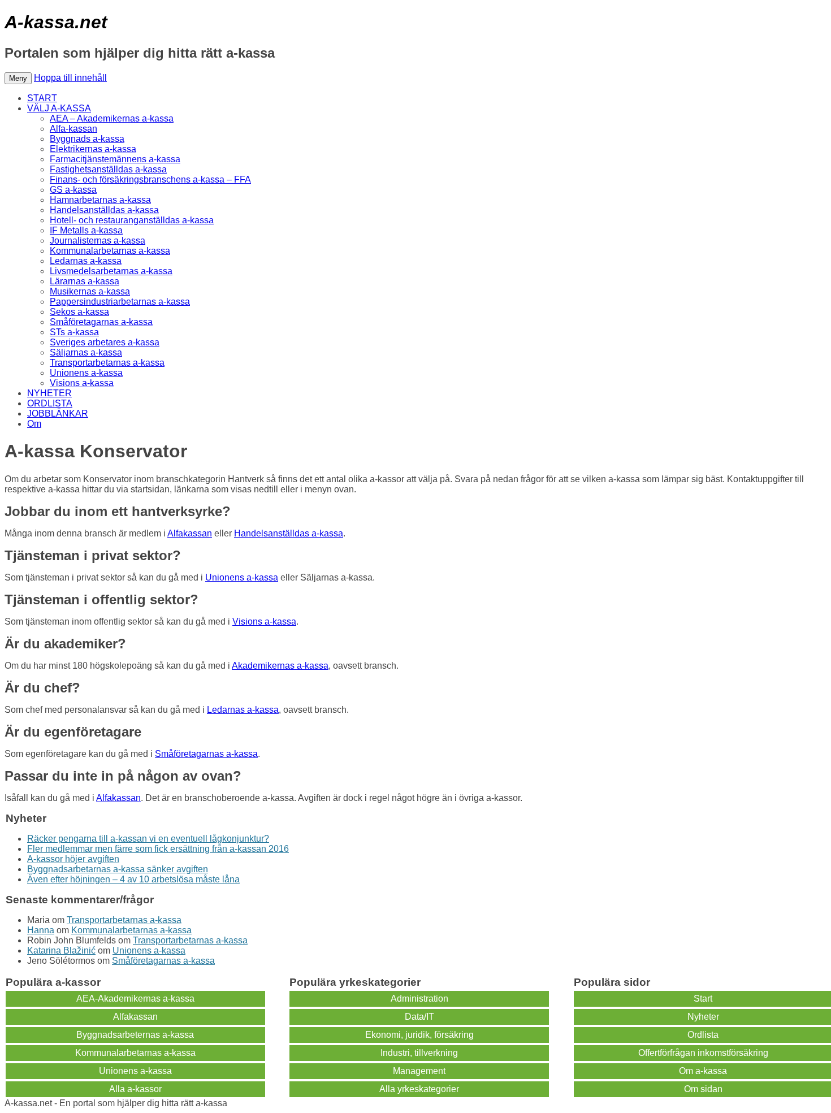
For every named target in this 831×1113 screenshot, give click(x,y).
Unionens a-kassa (86, 373)
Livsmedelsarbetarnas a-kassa (111, 271)
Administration (419, 998)
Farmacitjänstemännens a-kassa (115, 159)
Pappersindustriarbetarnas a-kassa (120, 301)
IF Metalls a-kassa (86, 230)
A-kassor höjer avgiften (73, 859)
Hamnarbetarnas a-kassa (100, 200)
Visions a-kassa (82, 383)
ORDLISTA (49, 403)
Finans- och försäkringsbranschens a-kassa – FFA (150, 179)
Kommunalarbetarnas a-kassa (110, 250)
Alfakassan (189, 533)
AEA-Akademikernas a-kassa (135, 998)
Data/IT (419, 1016)
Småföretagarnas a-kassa (101, 322)
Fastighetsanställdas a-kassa (108, 169)
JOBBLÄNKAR (57, 413)
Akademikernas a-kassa (280, 665)
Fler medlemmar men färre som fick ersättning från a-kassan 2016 (158, 849)
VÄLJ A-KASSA (59, 108)
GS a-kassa (73, 189)
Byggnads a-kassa (87, 139)
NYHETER (49, 393)
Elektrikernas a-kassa (93, 149)
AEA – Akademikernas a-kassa (112, 118)
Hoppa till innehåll (70, 78)
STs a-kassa (74, 332)
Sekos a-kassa (79, 312)
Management (419, 1071)
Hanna (40, 930)
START (42, 98)
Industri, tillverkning (419, 1053)
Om (34, 423)
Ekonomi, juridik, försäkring (419, 1035)
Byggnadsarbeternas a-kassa (135, 1035)
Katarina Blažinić (61, 950)
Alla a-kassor (135, 1089)
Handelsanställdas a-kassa (104, 210)
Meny (18, 78)
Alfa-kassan (73, 128)
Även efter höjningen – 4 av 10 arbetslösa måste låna (133, 879)
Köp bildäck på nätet (270, 1103)
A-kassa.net (56, 22)
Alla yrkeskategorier (419, 1089)
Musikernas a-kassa (90, 291)
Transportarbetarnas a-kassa (107, 362)
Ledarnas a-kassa (86, 261)
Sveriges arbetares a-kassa (104, 342)
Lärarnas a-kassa (84, 281)
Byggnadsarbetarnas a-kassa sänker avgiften (117, 869)
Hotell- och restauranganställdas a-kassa (132, 220)
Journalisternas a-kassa (97, 240)
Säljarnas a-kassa (86, 352)
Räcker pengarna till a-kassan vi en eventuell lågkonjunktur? (148, 838)
